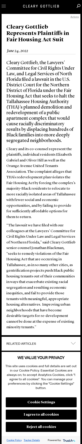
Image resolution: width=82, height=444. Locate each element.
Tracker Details (32, 440)
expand (73, 343)
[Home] (41, 6)
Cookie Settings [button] (41, 402)
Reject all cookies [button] (41, 427)
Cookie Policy (14, 440)
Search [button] (78, 6)
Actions (74, 16)
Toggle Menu (4, 6)
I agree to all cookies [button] (41, 414)
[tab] (41, 344)
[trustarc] (68, 440)
